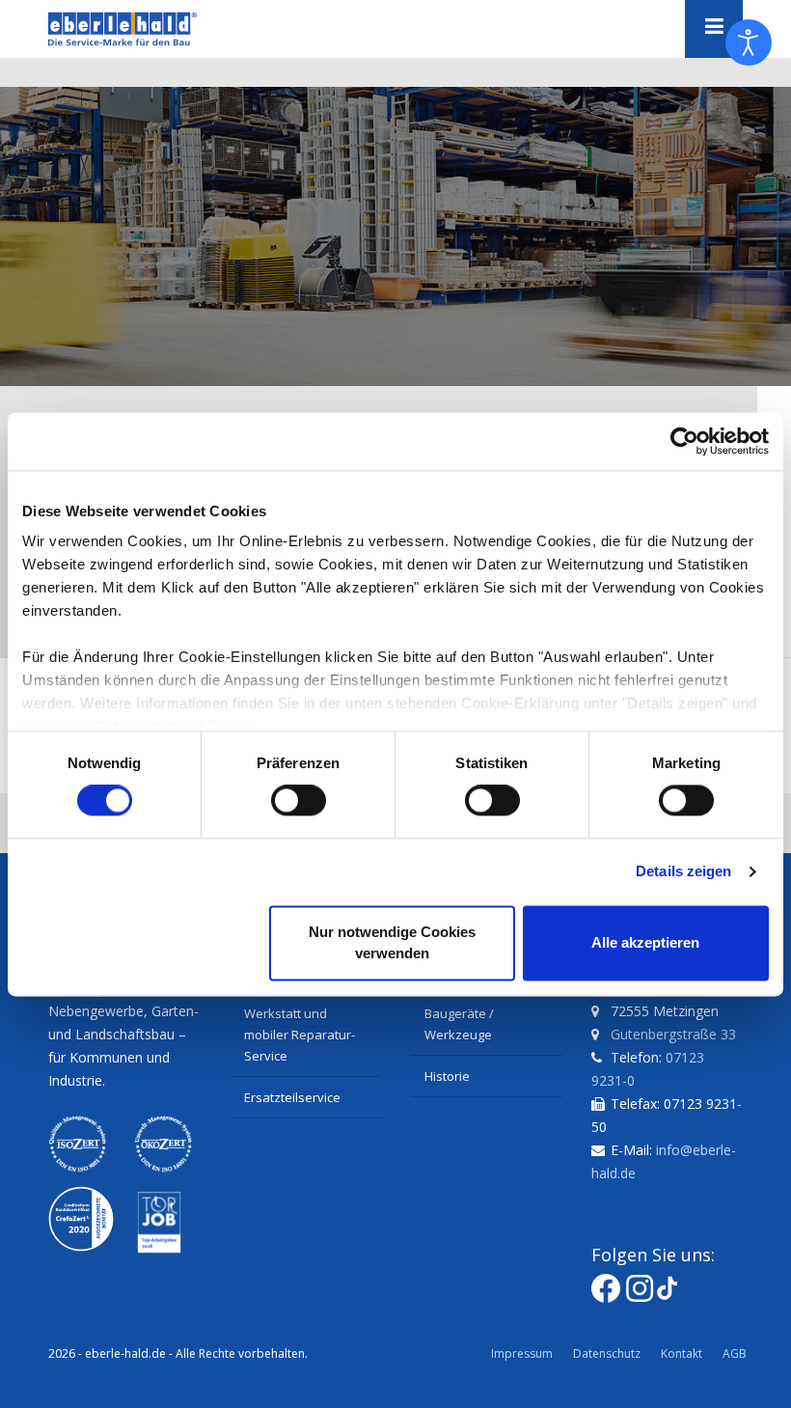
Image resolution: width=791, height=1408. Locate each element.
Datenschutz (607, 1353)
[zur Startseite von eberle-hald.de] (144, 29)
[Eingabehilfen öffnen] (748, 42)
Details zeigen (683, 872)
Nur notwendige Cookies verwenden (392, 942)
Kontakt (681, 1353)
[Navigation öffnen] (714, 29)
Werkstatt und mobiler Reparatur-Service (299, 1034)
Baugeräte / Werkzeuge (459, 1024)
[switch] (298, 801)
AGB (735, 1353)
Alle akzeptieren (645, 942)
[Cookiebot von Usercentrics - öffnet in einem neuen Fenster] (684, 441)
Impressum (522, 1353)
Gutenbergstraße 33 (673, 1034)
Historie (447, 1076)
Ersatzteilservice (292, 1097)
